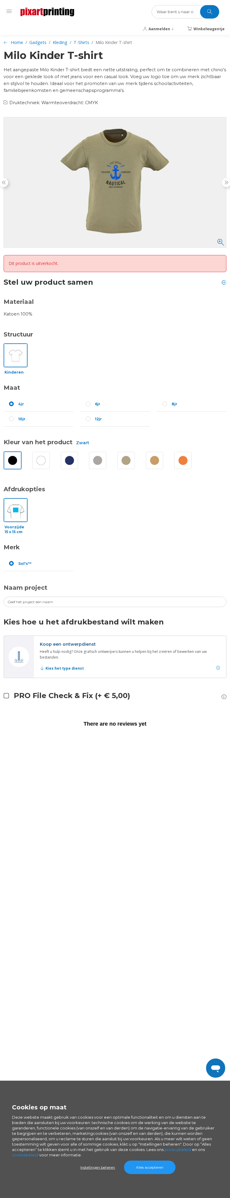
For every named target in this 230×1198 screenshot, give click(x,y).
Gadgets (37, 42)
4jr (21, 404)
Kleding (60, 42)
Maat (12, 387)
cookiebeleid (25, 1154)
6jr (97, 404)
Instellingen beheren (97, 1167)
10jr (21, 419)
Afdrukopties (24, 489)
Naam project (25, 587)
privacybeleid (177, 1149)
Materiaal (19, 301)
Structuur (18, 334)
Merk (12, 547)
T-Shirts (81, 42)
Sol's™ (25, 563)
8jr (174, 404)
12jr (98, 419)
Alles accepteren (150, 1167)
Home (17, 42)
